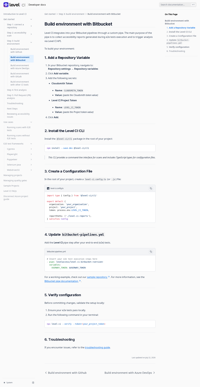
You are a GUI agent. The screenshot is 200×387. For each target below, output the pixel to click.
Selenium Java (14, 164)
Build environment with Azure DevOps (20, 67)
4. (178, 41)
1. (181, 27)
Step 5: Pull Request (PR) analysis (19, 96)
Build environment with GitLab (20, 75)
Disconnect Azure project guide (16, 198)
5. (178, 47)
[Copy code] (151, 147)
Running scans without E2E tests (18, 137)
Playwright (12, 154)
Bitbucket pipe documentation (61, 281)
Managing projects (13, 175)
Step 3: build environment (13, 42)
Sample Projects (11, 185)
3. (181, 35)
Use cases (8, 122)
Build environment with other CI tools (20, 83)
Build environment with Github (20, 50)
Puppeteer (12, 159)
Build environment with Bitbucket (20, 58)
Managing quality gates (15, 180)
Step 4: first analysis (17, 89)
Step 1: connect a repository (15, 26)
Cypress (11, 148)
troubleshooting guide (97, 347)
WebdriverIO (13, 170)
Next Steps (12, 108)
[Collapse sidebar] (33, 383)
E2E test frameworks (13, 143)
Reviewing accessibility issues (18, 115)
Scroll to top (170, 60)
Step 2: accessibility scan (16, 34)
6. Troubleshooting (176, 51)
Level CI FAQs (10, 191)
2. (179, 31)
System (9, 382)
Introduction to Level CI (15, 14)
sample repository (97, 277)
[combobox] (177, 4)
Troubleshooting (15, 103)
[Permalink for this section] (114, 24)
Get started (9, 19)
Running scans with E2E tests (19, 129)
